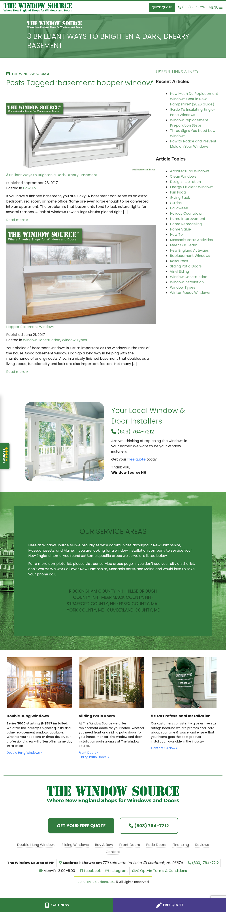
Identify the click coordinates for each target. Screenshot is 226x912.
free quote (136, 459)
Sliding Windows (75, 844)
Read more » (17, 219)
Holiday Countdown (186, 213)
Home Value (180, 229)
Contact (113, 851)
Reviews (202, 844)
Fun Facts (178, 192)
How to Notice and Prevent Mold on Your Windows (193, 144)
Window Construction (41, 340)
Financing (180, 844)
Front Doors (129, 844)
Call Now (59, 904)
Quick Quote (162, 7)
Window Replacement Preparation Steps (189, 123)
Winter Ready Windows (190, 292)
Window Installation (187, 282)
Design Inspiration (185, 181)
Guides (176, 202)
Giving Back (180, 197)
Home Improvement (187, 218)
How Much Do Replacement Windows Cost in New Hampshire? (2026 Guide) (194, 99)
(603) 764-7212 (135, 431)
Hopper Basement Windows (30, 326)
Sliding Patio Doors (186, 266)
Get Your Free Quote (81, 826)
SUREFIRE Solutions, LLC (96, 882)
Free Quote (173, 904)
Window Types (74, 340)
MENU (214, 7)
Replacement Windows (190, 255)
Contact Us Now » (164, 748)
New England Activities (189, 250)
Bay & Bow (104, 844)
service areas (111, 563)
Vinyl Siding (179, 271)
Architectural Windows (189, 171)
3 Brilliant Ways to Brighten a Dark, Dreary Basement (108, 40)
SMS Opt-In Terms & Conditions (159, 870)
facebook (92, 870)
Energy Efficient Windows (191, 187)
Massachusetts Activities (191, 239)
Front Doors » (88, 753)
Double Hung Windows (36, 844)
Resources (179, 260)
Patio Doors (156, 844)
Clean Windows (183, 176)
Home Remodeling (186, 224)
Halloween (179, 208)
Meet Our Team (183, 245)
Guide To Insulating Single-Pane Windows (193, 112)
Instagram (118, 870)
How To (29, 188)
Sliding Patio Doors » (94, 757)
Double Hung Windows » (24, 753)
